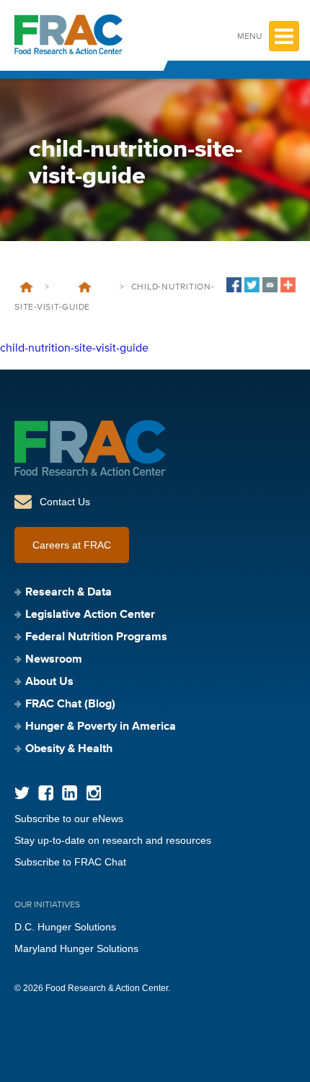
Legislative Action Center (90, 615)
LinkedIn (69, 792)
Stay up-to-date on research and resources (112, 840)
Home (26, 287)
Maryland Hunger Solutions (76, 948)
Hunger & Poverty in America (100, 727)
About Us (49, 682)
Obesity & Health (68, 749)
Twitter (22, 792)
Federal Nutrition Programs (96, 637)
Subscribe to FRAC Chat (70, 862)
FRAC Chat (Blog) (70, 704)
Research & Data (68, 592)
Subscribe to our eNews (68, 818)
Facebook (45, 792)
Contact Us (65, 501)
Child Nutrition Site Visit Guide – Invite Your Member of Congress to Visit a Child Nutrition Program (84, 287)
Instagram (93, 792)
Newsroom (53, 660)
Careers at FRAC (71, 545)
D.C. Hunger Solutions (65, 927)
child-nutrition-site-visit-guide (74, 348)
